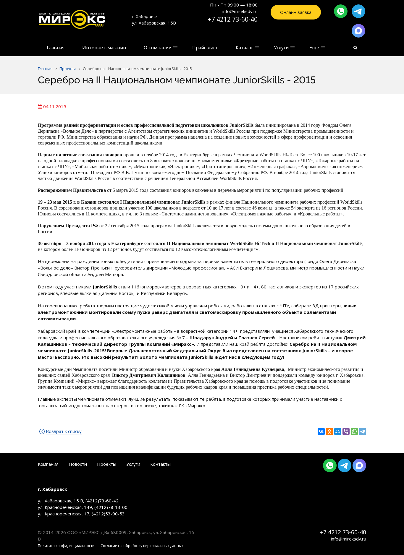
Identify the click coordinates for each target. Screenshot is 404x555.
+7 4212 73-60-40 (233, 19)
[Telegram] (362, 431)
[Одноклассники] (329, 431)
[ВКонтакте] (321, 431)
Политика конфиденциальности (66, 545)
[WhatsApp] (354, 431)
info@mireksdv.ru (348, 539)
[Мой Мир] (337, 431)
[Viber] (346, 431)
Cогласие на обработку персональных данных (142, 545)
